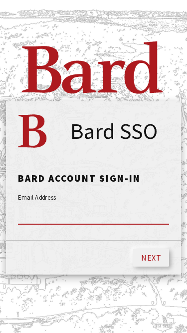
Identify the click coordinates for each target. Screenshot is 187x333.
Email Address (37, 198)
